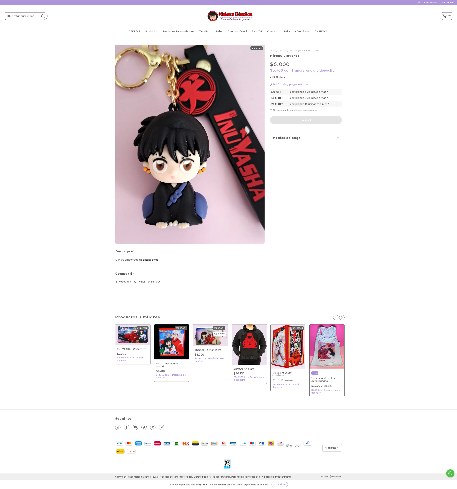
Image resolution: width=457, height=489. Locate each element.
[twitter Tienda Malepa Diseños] (152, 427)
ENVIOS (257, 31)
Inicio (272, 51)
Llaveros (282, 51)
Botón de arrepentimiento (278, 476)
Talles (219, 31)
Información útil (237, 31)
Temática (204, 31)
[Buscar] (42, 16)
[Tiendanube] (331, 477)
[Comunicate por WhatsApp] (450, 473)
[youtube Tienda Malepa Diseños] (135, 427)
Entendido (279, 484)
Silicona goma (296, 51)
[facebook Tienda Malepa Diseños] (126, 427)
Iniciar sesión (430, 2)
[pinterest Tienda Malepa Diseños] (161, 427)
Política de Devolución (296, 31)
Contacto (272, 31)
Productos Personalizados (178, 31)
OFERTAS (134, 31)
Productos (151, 31)
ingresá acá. (253, 476)
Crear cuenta (447, 2)
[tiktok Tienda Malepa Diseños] (144, 427)
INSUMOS (321, 31)
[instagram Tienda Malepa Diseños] (117, 427)
